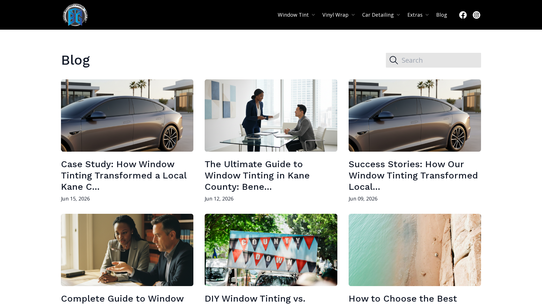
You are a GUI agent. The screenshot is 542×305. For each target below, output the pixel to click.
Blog (441, 14)
